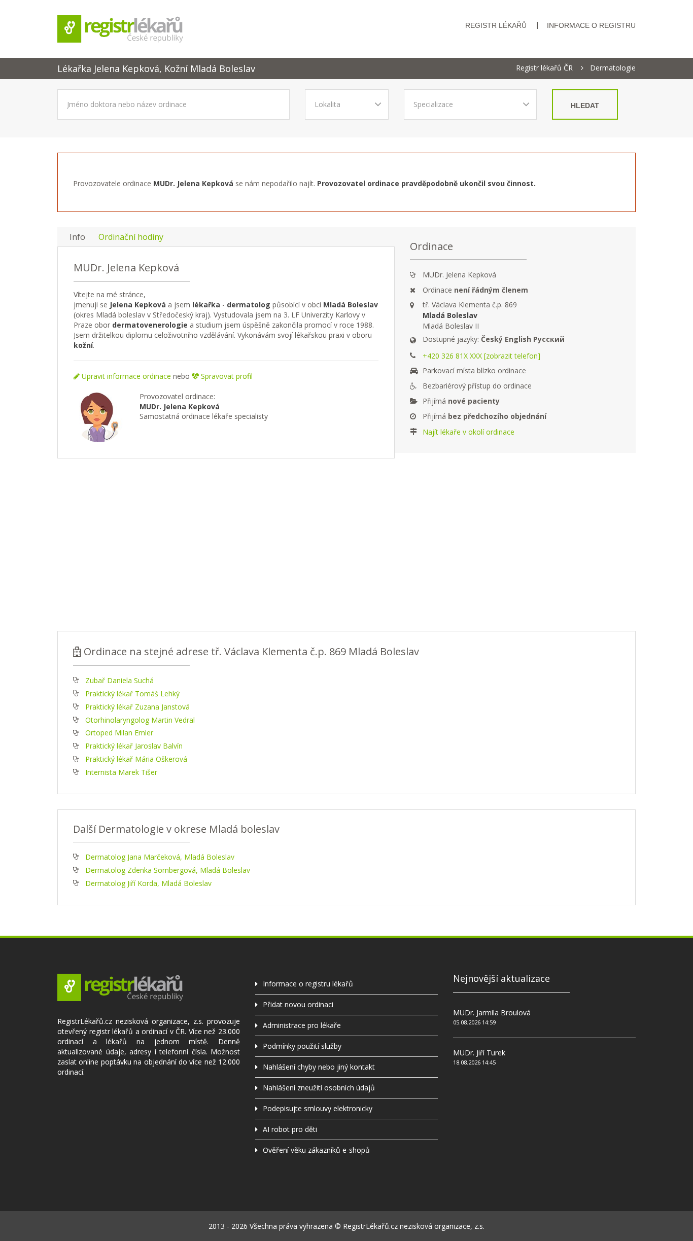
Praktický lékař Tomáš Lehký (132, 693)
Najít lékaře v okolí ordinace (468, 432)
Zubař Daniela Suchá (119, 680)
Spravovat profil (226, 376)
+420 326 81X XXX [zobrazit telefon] (481, 356)
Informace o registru (591, 25)
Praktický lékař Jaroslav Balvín (134, 746)
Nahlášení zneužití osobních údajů (319, 1087)
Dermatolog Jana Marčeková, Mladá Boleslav (159, 857)
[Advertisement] (346, 545)
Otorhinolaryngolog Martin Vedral (140, 720)
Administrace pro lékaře (302, 1025)
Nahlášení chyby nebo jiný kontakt (319, 1067)
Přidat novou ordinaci (298, 1004)
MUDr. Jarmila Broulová (492, 1012)
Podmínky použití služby (302, 1046)
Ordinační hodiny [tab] (130, 236)
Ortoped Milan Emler (119, 732)
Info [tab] (77, 236)
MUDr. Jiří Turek (479, 1052)
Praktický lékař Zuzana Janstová (137, 707)
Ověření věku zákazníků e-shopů (316, 1150)
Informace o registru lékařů (308, 983)
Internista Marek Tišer (121, 772)
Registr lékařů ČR (544, 68)
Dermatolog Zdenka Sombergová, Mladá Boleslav (167, 870)
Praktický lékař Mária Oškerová (136, 759)
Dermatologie (613, 68)
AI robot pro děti (290, 1129)
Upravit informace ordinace (125, 376)
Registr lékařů (496, 25)
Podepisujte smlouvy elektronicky (317, 1108)
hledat (585, 105)
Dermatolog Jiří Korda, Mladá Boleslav (148, 883)
